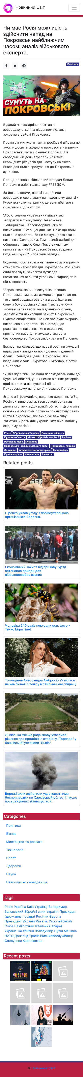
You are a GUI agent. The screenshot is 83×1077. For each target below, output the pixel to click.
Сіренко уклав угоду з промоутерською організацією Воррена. (37, 515)
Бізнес (11, 834)
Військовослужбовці (56, 936)
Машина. (71, 931)
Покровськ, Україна (63, 445)
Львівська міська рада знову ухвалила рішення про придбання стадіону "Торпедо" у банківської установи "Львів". (40, 739)
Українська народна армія (35, 450)
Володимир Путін (49, 931)
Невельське (32, 454)
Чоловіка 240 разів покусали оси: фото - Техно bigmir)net (37, 627)
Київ (30, 907)
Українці (41, 907)
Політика (72, 64)
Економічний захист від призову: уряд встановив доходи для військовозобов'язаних (35, 571)
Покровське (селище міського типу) (26, 445)
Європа (55, 916)
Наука (11, 874)
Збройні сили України (26, 433)
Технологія (14, 850)
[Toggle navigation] (74, 8)
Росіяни (66, 437)
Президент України (20, 921)
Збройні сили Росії (48, 437)
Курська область (14, 437)
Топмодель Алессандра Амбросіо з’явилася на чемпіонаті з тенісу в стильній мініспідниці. (41, 682)
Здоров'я (13, 866)
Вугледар (47, 454)
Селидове (10, 450)
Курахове (31, 441)
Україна (20, 907)
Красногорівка (13, 454)
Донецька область (53, 433)
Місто (31, 437)
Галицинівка (60, 450)
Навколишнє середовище (26, 882)
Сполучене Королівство (24, 941)
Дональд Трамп (27, 936)
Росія (7, 433)
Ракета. (42, 921)
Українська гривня (19, 931)
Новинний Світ (29, 7)
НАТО (9, 936)
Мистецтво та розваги (24, 842)
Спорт (11, 858)
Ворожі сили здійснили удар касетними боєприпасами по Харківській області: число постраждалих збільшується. (41, 797)
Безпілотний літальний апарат (38, 926)
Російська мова (13, 441)
